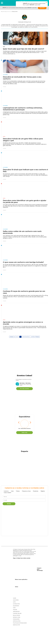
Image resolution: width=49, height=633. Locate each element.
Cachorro (5, 74)
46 (33, 336)
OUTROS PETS (16, 603)
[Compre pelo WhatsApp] (24, 569)
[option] (24, 424)
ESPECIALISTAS (16, 621)
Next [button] (30, 423)
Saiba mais (24, 432)
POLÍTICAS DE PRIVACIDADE (20, 623)
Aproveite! (42, 7)
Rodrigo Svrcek (14, 11)
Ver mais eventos (24, 388)
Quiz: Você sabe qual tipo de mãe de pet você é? (23, 49)
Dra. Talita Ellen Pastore (25, 428)
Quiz (4, 46)
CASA (14, 607)
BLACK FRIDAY (16, 615)
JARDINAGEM (16, 611)
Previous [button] (19, 423)
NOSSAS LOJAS (16, 617)
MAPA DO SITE (16, 624)
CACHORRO (16, 600)
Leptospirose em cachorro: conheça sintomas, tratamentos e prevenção (22, 109)
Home (14, 598)
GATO (14, 602)
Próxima (37, 336)
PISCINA (15, 609)
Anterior (11, 336)
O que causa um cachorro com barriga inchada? (23, 262)
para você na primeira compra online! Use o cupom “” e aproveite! (19, 7)
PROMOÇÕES (16, 619)
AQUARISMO (16, 605)
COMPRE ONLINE (17, 613)
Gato (4, 136)
